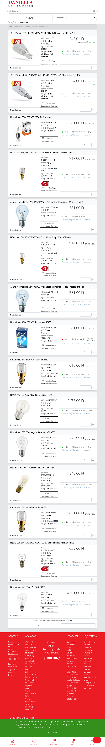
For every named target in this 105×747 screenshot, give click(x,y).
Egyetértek (52, 732)
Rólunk (11, 675)
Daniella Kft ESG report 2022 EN (71, 691)
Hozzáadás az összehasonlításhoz (49, 62)
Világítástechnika (20, 27)
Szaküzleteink (13, 667)
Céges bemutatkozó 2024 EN (30, 701)
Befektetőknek (31, 677)
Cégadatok (29, 680)
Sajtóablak (12, 669)
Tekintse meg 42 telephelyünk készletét (76, 54)
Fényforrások (32, 27)
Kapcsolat (12, 664)
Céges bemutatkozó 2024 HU (30, 693)
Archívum (70, 650)
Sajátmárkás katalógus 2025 (72, 645)
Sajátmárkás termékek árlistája (72, 661)
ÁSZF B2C (29, 642)
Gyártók (11, 672)
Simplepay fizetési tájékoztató (88, 655)
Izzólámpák (43, 27)
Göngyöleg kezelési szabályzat (29, 658)
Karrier (28, 669)
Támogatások (89, 682)
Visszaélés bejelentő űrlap (29, 685)
